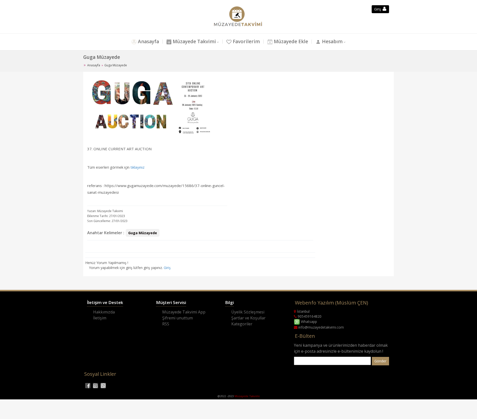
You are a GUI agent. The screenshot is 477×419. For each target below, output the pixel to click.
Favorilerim (246, 41)
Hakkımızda (104, 312)
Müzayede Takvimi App (183, 312)
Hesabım (332, 41)
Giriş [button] (378, 9)
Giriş (167, 267)
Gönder (380, 361)
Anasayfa (148, 41)
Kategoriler (241, 324)
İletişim (99, 318)
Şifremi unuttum (177, 318)
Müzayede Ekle (290, 41)
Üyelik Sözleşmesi (247, 312)
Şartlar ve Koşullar (248, 318)
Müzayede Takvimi (193, 41)
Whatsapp (308, 321)
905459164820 (309, 316)
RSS (165, 324)
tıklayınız (137, 167)
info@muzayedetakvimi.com (320, 327)
